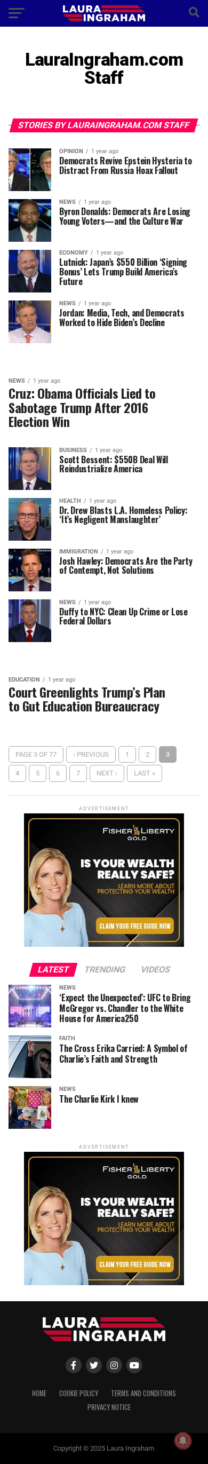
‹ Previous (91, 754)
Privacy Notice (109, 1407)
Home (39, 1393)
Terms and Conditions (143, 1393)
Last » (144, 773)
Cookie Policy (78, 1393)
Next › (107, 773)
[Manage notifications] (182, 1440)
